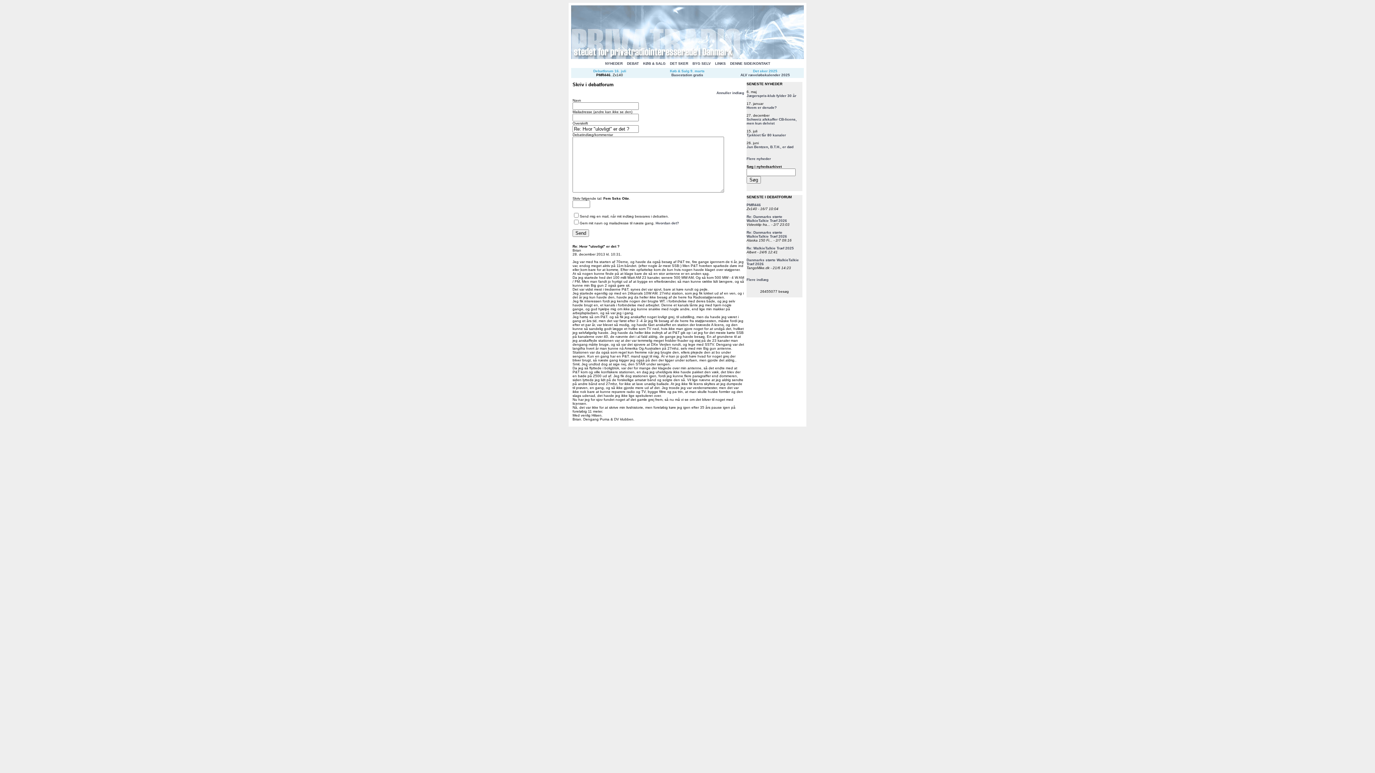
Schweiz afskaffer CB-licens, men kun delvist (772, 121)
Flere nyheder (759, 159)
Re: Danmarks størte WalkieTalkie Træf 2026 (767, 219)
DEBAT (633, 63)
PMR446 (603, 75)
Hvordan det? (667, 223)
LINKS (720, 63)
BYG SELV (702, 63)
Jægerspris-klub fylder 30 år (771, 96)
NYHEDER (614, 63)
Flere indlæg (757, 280)
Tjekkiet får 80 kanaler (766, 135)
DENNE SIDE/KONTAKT (750, 63)
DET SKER (679, 63)
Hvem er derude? (762, 108)
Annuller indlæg (730, 93)
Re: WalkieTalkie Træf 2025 (770, 248)
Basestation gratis (687, 75)
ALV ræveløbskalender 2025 (765, 75)
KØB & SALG (654, 63)
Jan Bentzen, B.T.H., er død (770, 147)
